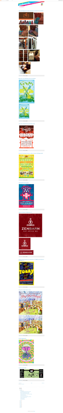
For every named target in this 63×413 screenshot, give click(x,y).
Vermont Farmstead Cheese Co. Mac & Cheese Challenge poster (31, 153)
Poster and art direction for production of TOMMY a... (25, 396)
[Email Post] (23, 75)
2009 (20, 405)
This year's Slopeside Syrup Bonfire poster (27, 123)
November (21, 390)
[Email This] (24, 75)
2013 (20, 402)
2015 (20, 400)
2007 (20, 407)
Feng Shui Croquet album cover (23, 397)
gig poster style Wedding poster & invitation (27, 78)
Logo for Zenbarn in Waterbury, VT (25, 212)
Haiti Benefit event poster (24, 182)
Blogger (34, 411)
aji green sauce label (22, 367)
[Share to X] (25, 75)
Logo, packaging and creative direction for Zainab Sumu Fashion (31, 10)
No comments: (20, 75)
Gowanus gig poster (22, 338)
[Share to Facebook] (26, 75)
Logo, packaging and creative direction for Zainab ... (25, 391)
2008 (20, 406)
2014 (20, 401)
